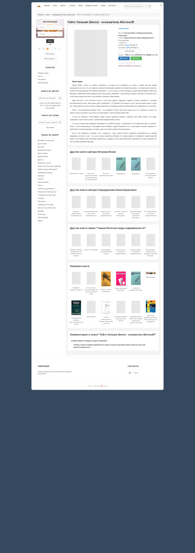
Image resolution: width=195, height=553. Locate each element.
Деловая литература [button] (68, 11)
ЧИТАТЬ (137, 58)
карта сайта (60, 372)
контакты (52, 372)
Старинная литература (47, 195)
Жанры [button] (62, 5)
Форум (103, 5)
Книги (55, 5)
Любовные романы (45, 172)
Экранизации (43, 83)
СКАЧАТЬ (125, 58)
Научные (41, 176)
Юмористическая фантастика (97, 405)
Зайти (50, 41)
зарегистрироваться (81, 347)
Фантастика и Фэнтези (47, 208)
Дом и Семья (43, 153)
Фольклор (41, 214)
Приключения (43, 182)
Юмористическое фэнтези (96, 410)
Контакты (112, 5)
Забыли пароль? (49, 59)
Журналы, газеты (44, 163)
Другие (40, 160)
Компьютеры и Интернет (48, 169)
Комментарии (43, 73)
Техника (41, 198)
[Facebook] (59, 48)
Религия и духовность (46, 188)
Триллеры (41, 201)
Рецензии (41, 79)
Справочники (123, 28)
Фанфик (41, 211)
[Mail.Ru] (43, 48)
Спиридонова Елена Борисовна (63, 15)
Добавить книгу (91, 5)
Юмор (40, 221)
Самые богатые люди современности (139, 38)
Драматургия (43, 156)
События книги (130, 51)
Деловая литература (93, 11)
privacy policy (42, 374)
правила (68, 372)
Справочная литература (47, 192)
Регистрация (50, 54)
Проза (40, 185)
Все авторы (50, 108)
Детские (41, 147)
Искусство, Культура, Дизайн (49, 166)
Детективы (42, 144)
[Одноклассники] (47, 48)
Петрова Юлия (129, 33)
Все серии (50, 127)
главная (40, 372)
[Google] (55, 48)
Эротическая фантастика (96, 395)
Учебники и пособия (45, 205)
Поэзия (40, 179)
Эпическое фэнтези (93, 390)
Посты (40, 76)
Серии (80, 5)
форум (46, 372)
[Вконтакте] (39, 48)
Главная (47, 5)
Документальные (44, 150)
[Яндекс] (51, 48)
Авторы (72, 5)
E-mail (135, 372)
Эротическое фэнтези (94, 400)
